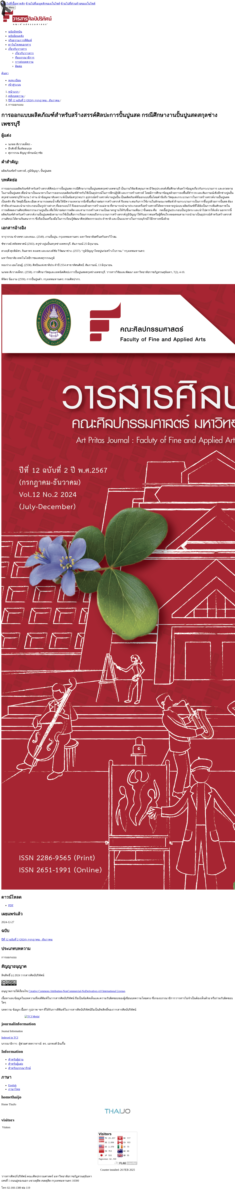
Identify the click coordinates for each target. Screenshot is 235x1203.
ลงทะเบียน (14, 80)
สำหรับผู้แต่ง (15, 1063)
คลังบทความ (16, 96)
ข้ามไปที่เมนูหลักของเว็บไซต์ (43, 3)
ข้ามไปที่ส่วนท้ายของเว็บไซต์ (78, 3)
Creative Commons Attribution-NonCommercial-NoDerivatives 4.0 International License (77, 991)
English (12, 1085)
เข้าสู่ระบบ (14, 84)
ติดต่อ (18, 66)
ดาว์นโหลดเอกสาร (19, 44)
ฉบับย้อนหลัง (16, 36)
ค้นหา (5, 73)
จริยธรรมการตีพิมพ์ (20, 40)
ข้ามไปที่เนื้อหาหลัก (13, 3)
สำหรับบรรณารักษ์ (19, 1068)
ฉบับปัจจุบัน (15, 31)
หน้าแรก (13, 91)
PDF (10, 905)
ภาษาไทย (14, 1089)
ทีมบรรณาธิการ (24, 57)
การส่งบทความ (24, 61)
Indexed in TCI (9, 1037)
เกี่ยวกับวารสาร (17, 48)
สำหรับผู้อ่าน (15, 1059)
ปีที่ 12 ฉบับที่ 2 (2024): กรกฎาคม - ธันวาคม (34, 100)
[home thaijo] (117, 1112)
